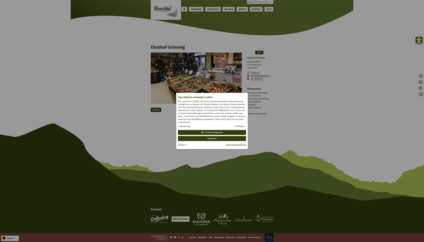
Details (181, 145)
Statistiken (240, 126)
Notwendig (184, 126)
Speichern (212, 138)
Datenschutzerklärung (236, 145)
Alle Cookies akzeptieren (212, 132)
